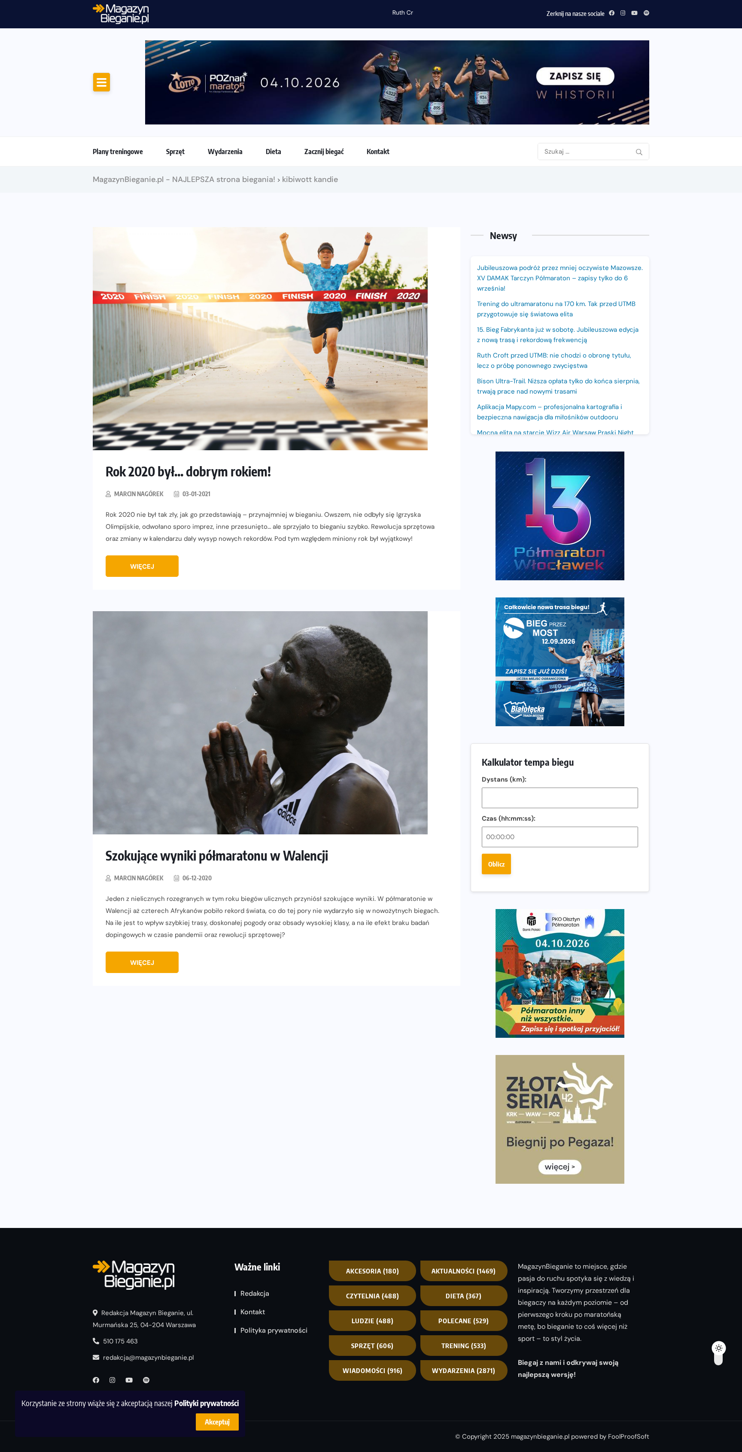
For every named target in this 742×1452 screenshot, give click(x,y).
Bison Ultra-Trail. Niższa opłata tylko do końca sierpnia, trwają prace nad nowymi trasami (558, 386)
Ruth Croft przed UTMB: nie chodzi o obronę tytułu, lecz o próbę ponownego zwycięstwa (279, 12)
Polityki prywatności (206, 1403)
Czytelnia (372, 1296)
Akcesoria (372, 1271)
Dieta (273, 151)
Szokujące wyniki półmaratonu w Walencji (217, 855)
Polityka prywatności (273, 1330)
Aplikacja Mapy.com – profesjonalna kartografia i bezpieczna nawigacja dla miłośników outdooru (549, 412)
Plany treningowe (118, 151)
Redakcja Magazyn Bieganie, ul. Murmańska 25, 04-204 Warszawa (144, 1319)
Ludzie (373, 1321)
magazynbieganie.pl (540, 1436)
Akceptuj (217, 1422)
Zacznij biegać (324, 151)
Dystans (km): (504, 779)
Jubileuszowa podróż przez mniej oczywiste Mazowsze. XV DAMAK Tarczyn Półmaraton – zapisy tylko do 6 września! (560, 278)
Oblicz (496, 864)
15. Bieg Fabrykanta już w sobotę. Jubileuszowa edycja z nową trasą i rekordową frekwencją (558, 334)
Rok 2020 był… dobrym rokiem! (188, 471)
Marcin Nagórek (138, 493)
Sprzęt (175, 151)
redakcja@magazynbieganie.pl (148, 1357)
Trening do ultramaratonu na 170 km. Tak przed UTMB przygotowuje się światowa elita (556, 309)
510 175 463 (119, 1341)
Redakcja (254, 1293)
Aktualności (464, 1271)
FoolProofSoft (628, 1436)
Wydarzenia (225, 151)
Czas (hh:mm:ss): (508, 818)
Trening (464, 1345)
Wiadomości (373, 1370)
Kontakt (378, 151)
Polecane (463, 1321)
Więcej (142, 566)
